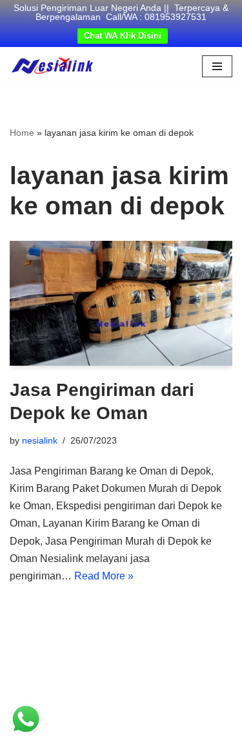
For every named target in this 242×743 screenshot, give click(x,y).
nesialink (39, 440)
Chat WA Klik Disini (122, 36)
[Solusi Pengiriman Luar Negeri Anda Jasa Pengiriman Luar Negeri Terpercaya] (52, 66)
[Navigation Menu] (217, 66)
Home (22, 132)
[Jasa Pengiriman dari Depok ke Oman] (121, 303)
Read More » (104, 575)
